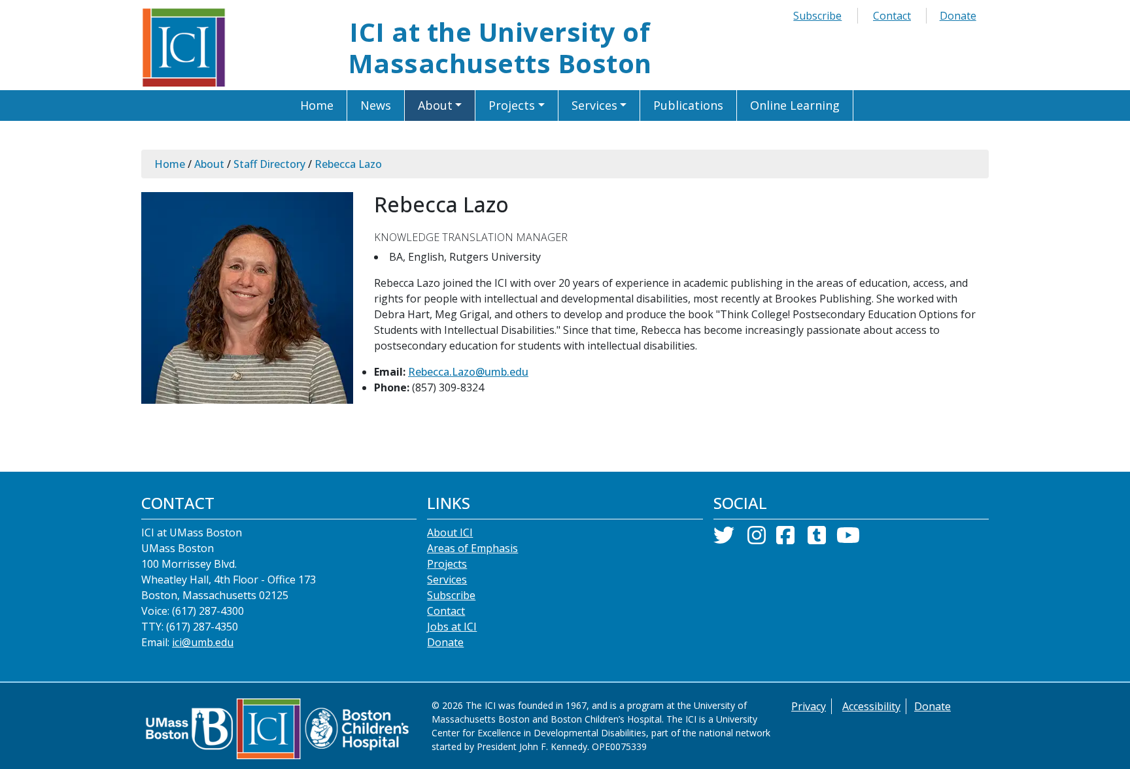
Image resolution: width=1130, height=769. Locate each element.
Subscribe (817, 15)
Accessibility (871, 706)
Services (447, 579)
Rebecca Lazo (348, 164)
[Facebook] (785, 539)
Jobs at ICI (452, 626)
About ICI (450, 532)
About (209, 164)
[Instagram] (756, 539)
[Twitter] (723, 539)
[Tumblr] (817, 539)
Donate (958, 15)
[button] (440, 105)
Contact (892, 15)
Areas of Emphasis (472, 548)
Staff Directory (269, 164)
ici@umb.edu (202, 642)
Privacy (808, 706)
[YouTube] (848, 539)
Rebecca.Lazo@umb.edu (468, 372)
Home (169, 164)
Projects (447, 564)
